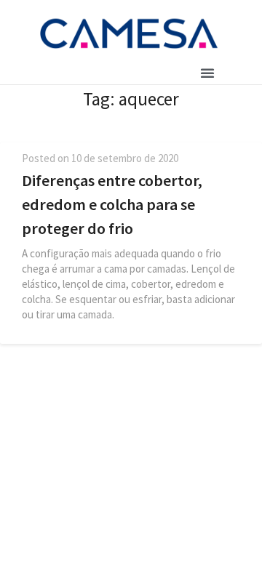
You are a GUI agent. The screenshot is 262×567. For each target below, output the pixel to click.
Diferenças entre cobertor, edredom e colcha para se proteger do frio (112, 204)
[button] (207, 73)
